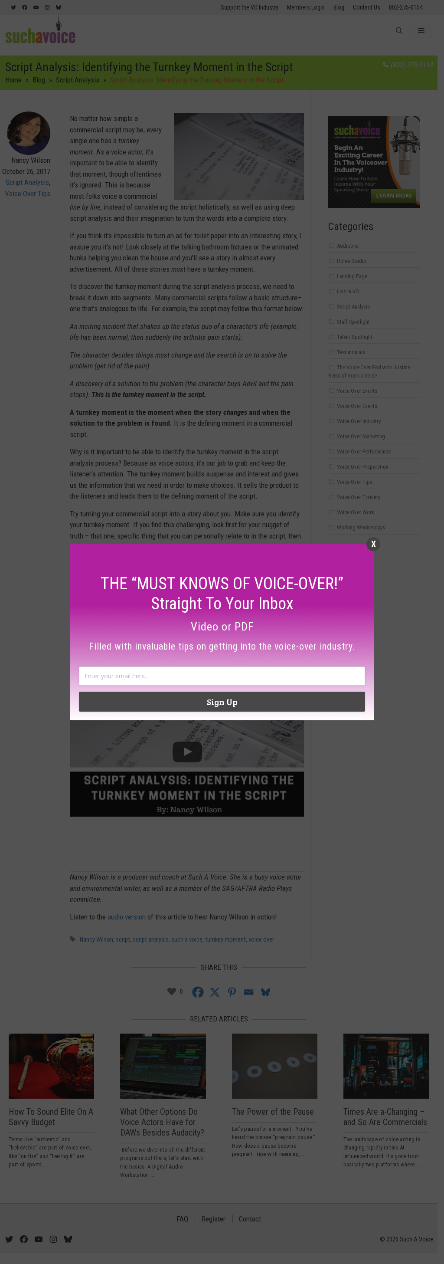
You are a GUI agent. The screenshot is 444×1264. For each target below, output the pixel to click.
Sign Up (222, 702)
